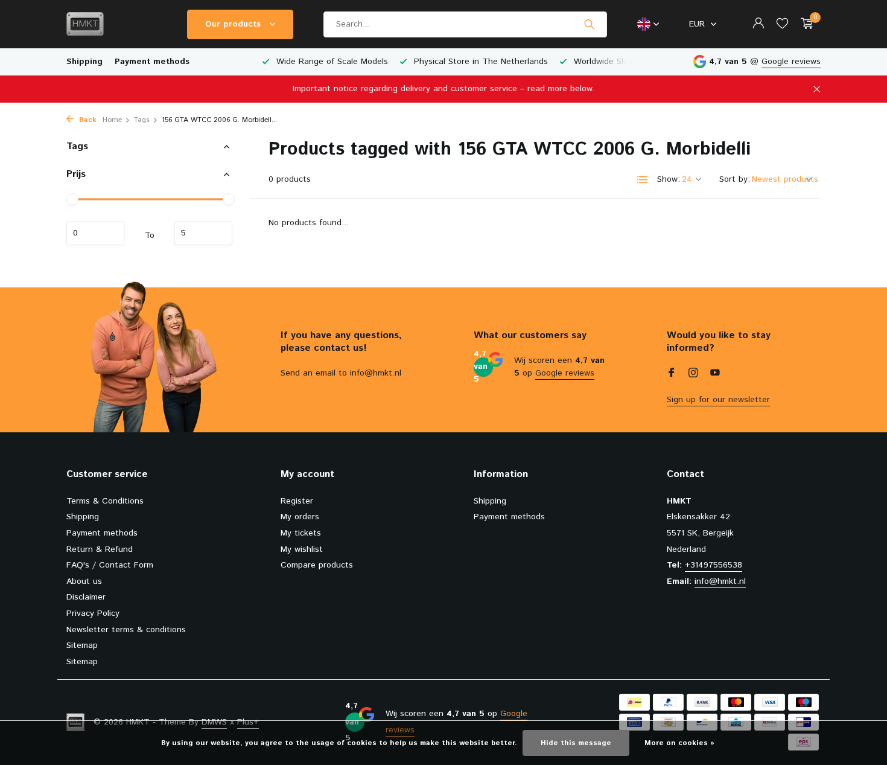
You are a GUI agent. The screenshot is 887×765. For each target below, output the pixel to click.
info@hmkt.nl (720, 581)
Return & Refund (99, 549)
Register (297, 501)
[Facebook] (671, 374)
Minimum (95, 233)
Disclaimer (86, 597)
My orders (300, 517)
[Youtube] (715, 374)
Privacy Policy (92, 613)
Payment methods (152, 62)
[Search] (589, 24)
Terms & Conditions (105, 501)
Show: (668, 179)
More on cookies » (679, 743)
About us (84, 581)
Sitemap (82, 645)
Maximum (203, 233)
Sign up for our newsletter (718, 400)
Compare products (317, 565)
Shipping (84, 62)
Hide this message (576, 743)
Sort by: (734, 179)
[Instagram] (693, 374)
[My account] (758, 24)
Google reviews (791, 62)
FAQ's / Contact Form (109, 565)
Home (112, 120)
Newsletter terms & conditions (126, 630)
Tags (142, 120)
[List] (642, 179)
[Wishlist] (782, 24)
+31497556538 (713, 565)
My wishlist (302, 549)
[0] (804, 24)
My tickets (301, 533)
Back (87, 120)
